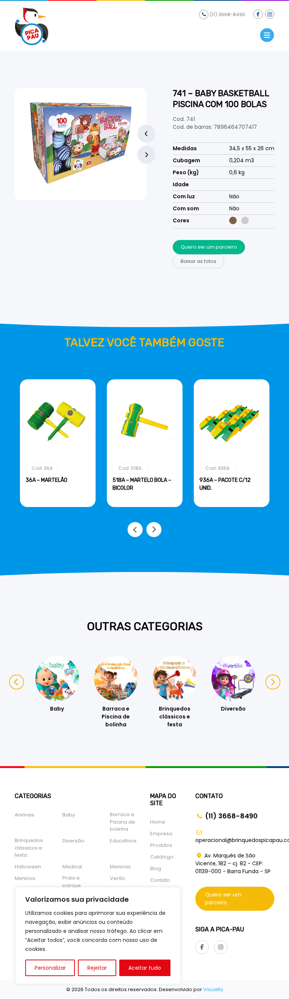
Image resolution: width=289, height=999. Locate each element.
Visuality (213, 989)
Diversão (73, 840)
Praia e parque (71, 881)
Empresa (161, 833)
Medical (72, 866)
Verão (117, 878)
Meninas (120, 866)
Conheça (58, 505)
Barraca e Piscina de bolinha (122, 822)
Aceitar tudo (144, 968)
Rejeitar (97, 968)
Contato (160, 880)
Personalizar (50, 968)
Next (146, 155)
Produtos (161, 845)
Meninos (25, 878)
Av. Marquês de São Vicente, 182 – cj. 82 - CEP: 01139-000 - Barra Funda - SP (233, 863)
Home (157, 821)
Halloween (28, 866)
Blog (155, 868)
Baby (68, 814)
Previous (146, 134)
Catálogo (161, 856)
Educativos (123, 840)
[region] (98, 935)
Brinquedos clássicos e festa (29, 848)
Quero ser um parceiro (209, 247)
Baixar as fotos (198, 261)
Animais (24, 814)
